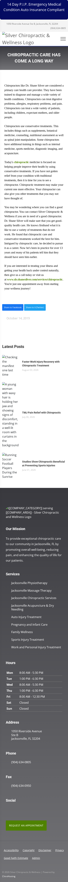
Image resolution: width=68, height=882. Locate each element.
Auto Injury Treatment (26, 617)
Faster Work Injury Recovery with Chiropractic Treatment (41, 363)
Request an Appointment (26, 825)
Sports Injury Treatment (27, 640)
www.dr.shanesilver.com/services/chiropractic (35, 279)
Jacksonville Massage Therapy (31, 591)
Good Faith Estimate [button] (16, 858)
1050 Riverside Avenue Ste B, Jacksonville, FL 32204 (32, 23)
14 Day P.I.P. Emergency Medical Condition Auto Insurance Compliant (34, 7)
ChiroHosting (8, 876)
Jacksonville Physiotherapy (29, 583)
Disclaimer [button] (44, 850)
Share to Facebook (13, 307)
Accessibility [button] (11, 850)
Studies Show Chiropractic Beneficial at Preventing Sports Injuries (43, 463)
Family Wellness (22, 632)
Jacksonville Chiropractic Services (33, 598)
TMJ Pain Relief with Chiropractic (41, 412)
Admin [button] (36, 858)
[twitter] (23, 809)
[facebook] (15, 809)
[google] (7, 809)
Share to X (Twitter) (35, 307)
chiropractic (21, 162)
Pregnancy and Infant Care (29, 625)
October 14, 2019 (18, 318)
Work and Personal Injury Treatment (36, 647)
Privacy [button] (59, 850)
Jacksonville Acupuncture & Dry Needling (32, 607)
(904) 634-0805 (58, 28)
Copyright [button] (28, 850)
